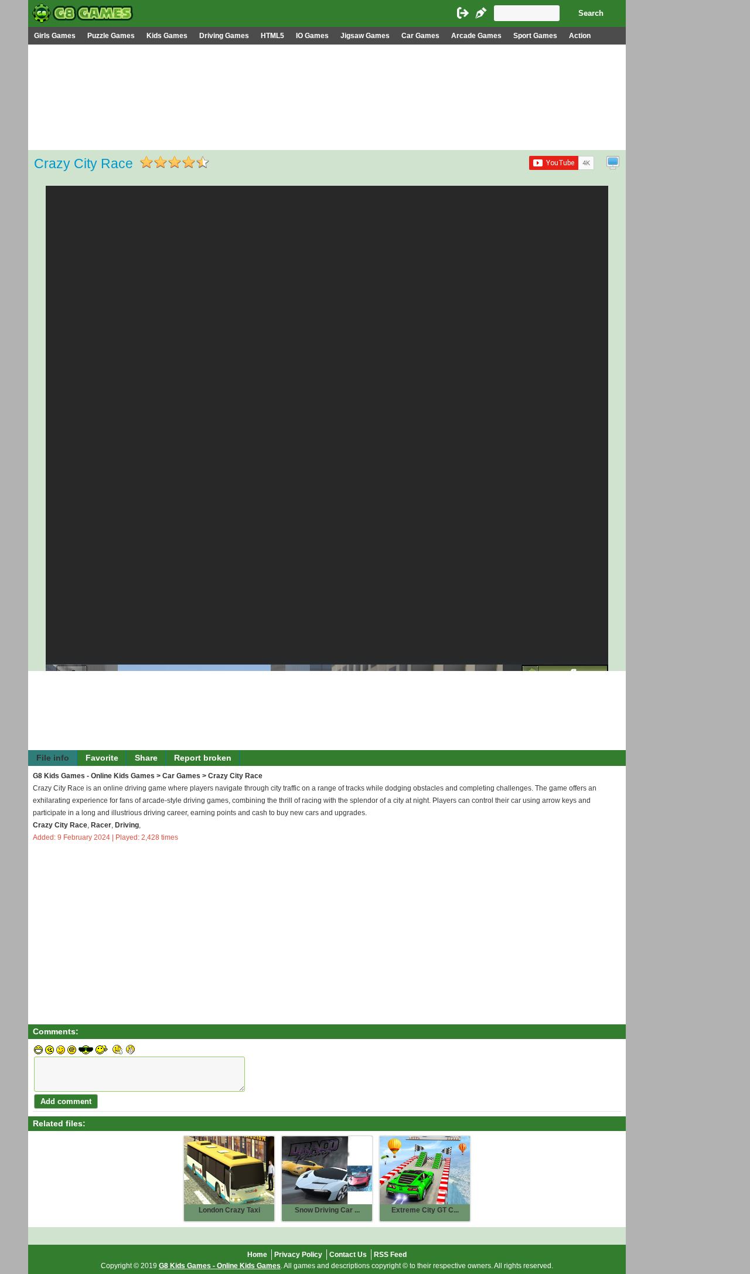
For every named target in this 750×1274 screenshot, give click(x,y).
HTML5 (272, 36)
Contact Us (348, 1255)
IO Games (312, 36)
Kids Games (167, 36)
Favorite (102, 758)
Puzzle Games (111, 36)
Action (580, 36)
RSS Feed (390, 1255)
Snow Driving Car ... (327, 1210)
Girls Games (55, 36)
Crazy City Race (60, 825)
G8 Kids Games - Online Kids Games (94, 776)
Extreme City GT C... (425, 1210)
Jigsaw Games (365, 36)
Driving (127, 825)
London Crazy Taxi (229, 1210)
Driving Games (224, 36)
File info (52, 758)
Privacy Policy (298, 1255)
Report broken (202, 758)
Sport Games (535, 36)
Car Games (420, 36)
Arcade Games (476, 36)
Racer (101, 825)
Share (146, 758)
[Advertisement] (327, 132)
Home (257, 1255)
